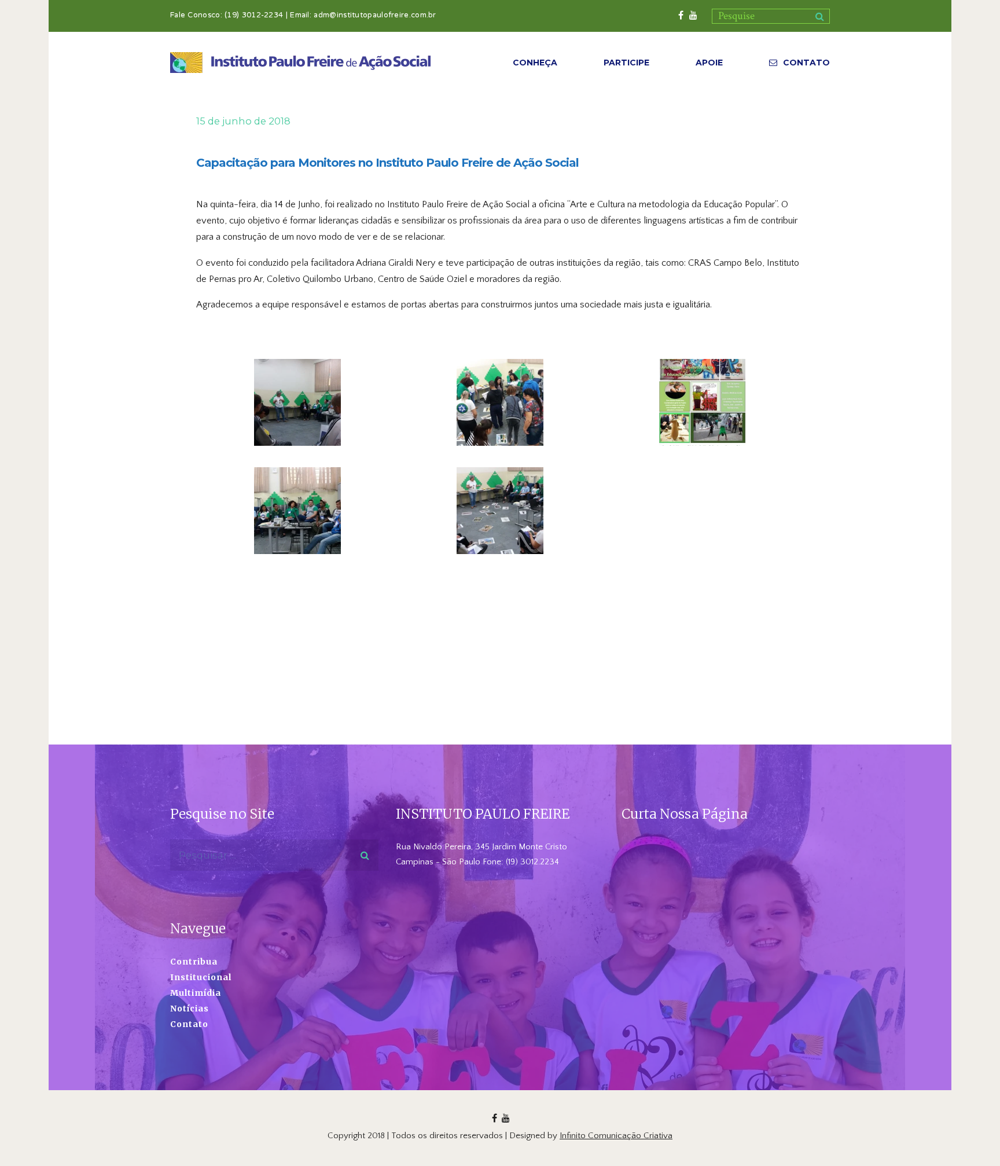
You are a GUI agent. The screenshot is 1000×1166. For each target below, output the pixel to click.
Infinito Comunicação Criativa (616, 1136)
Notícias (189, 1008)
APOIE (709, 62)
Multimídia (195, 993)
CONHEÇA (535, 62)
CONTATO (806, 62)
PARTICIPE (626, 62)
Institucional (200, 977)
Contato (189, 1024)
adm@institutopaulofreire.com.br (375, 15)
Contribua (194, 961)
